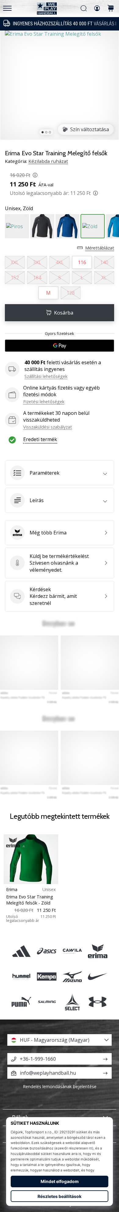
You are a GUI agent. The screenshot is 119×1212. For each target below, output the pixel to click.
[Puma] (21, 1001)
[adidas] (21, 951)
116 (82, 262)
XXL (15, 262)
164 (37, 277)
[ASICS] (47, 951)
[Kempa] (47, 976)
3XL (37, 262)
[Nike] (97, 976)
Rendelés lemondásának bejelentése (59, 1086)
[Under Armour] (97, 1001)
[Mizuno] (72, 976)
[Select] (72, 1001)
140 (104, 262)
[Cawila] (72, 951)
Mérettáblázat (99, 248)
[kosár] (111, 9)
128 (71, 293)
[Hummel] (21, 976)
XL (104, 277)
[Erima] (97, 951)
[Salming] (47, 1001)
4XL (60, 262)
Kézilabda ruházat (48, 161)
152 (15, 277)
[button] (59, 473)
